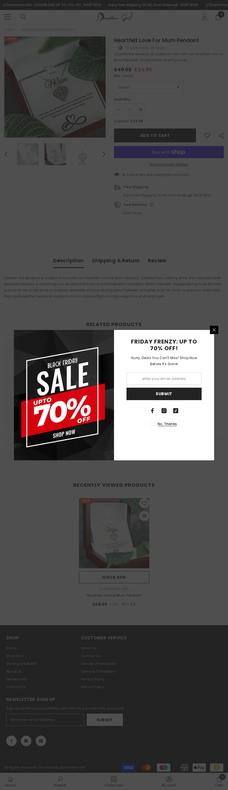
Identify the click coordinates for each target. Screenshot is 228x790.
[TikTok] (176, 411)
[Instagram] (164, 411)
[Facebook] (152, 411)
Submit (164, 394)
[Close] (214, 330)
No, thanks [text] (167, 423)
